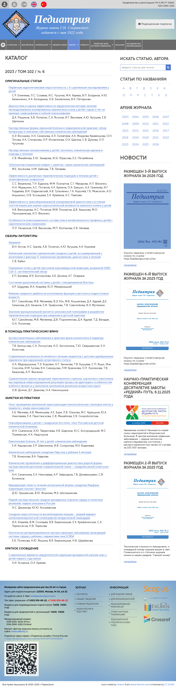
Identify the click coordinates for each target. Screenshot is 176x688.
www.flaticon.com (140, 684)
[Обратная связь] (24, 4)
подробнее (130, 265)
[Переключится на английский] (33, 4)
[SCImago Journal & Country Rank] (157, 597)
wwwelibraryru (19, 631)
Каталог (72, 45)
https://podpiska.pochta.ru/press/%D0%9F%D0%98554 (34, 638)
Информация (41, 45)
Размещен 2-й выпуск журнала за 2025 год (145, 465)
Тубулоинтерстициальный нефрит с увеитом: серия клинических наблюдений (56, 164)
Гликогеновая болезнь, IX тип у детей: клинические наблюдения (48, 441)
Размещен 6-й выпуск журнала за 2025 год (145, 276)
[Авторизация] (14, 4)
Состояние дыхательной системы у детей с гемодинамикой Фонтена (51, 282)
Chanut (120, 684)
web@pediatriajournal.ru (43, 596)
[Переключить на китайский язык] (43, 4)
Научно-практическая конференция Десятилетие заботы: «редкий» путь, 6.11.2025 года (147, 388)
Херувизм (14, 242)
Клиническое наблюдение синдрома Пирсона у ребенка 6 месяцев (50, 452)
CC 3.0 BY (169, 684)
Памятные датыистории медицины (101, 45)
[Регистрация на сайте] (4, 4)
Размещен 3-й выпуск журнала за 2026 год (145, 173)
